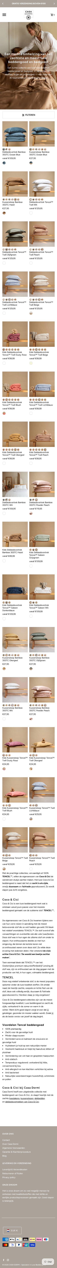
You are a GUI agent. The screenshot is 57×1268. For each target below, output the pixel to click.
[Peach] (42, 199)
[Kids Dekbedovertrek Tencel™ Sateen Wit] (42, 587)
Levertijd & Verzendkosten (14, 1169)
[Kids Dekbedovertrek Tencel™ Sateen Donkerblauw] (15, 587)
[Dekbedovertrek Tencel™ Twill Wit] (42, 184)
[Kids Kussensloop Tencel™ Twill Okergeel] (42, 739)
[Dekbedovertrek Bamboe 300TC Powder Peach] (42, 484)
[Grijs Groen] (31, 565)
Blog (4, 1155)
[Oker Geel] (31, 768)
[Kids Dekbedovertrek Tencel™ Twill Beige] (42, 334)
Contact (6, 1140)
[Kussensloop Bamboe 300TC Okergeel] (15, 639)
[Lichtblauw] (36, 199)
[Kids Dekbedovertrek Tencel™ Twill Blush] (15, 384)
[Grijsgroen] (36, 549)
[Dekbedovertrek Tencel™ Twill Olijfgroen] (15, 234)
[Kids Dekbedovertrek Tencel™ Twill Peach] (42, 434)
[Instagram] (7, 1260)
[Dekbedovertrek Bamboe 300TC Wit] (15, 484)
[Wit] (6, 149)
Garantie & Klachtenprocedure (16, 1152)
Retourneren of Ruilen (12, 1173)
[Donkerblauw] (33, 549)
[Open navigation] (11, 14)
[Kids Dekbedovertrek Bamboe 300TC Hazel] (15, 534)
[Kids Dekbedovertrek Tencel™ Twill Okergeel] (15, 434)
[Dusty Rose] (3, 349)
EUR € (14, 1230)
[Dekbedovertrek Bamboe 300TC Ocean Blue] (15, 134)
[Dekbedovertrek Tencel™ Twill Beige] (42, 284)
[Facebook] (3, 1260)
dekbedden (39, 1098)
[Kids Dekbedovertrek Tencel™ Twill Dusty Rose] (15, 334)
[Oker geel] (4, 668)
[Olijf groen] (31, 668)
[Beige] (39, 199)
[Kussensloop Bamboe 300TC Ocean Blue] (42, 134)
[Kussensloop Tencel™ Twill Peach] (42, 840)
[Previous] (3, 3)
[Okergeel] (33, 149)
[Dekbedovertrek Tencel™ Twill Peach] (42, 234)
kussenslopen (27, 1098)
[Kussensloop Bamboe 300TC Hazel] (15, 184)
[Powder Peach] (9, 149)
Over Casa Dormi (10, 1144)
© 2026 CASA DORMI (11, 1265)
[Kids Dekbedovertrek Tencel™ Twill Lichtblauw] (42, 384)
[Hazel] (42, 149)
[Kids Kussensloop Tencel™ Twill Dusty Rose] (15, 739)
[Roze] (31, 718)
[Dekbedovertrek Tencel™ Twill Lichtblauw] (15, 284)
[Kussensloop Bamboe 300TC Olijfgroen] (42, 639)
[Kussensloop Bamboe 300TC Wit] (15, 689)
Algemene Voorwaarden (13, 1148)
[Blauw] (4, 162)
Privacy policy (8, 1177)
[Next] (54, 3)
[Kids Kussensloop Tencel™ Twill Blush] (15, 790)
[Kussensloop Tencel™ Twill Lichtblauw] (42, 790)
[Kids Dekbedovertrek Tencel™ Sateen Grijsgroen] (42, 534)
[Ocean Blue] (3, 149)
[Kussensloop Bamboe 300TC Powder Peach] (42, 689)
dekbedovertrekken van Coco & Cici (22, 1101)
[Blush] (6, 349)
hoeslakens (14, 1098)
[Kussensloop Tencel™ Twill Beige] (15, 840)
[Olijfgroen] (36, 149)
